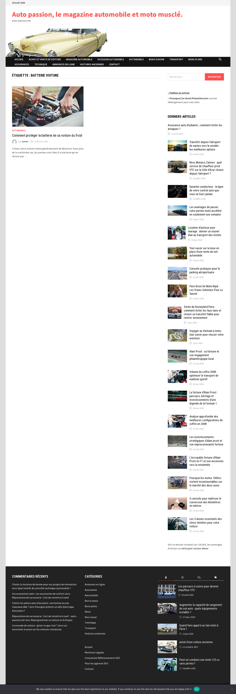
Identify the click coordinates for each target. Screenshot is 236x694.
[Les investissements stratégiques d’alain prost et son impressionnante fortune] (177, 437)
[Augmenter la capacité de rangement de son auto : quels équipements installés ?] (167, 605)
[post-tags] (215, 577)
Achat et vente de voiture (45, 59)
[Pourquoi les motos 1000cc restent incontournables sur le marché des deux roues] (177, 478)
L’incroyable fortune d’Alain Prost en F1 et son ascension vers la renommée (206, 461)
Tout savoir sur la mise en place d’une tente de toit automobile (204, 251)
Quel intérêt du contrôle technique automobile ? (44, 588)
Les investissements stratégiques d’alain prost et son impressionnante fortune (206, 440)
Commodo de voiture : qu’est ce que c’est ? (34, 625)
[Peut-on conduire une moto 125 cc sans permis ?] (167, 660)
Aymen (25, 141)
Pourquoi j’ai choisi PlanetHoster (189, 98)
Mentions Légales (94, 652)
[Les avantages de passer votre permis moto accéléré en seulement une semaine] (177, 207)
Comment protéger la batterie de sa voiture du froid (47, 135)
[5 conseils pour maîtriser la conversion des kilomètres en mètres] (177, 498)
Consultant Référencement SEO (102, 657)
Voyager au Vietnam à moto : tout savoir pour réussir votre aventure (206, 334)
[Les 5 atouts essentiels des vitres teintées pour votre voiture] (177, 519)
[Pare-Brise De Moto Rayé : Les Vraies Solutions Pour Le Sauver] (177, 286)
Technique (40, 64)
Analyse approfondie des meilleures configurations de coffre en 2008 (206, 420)
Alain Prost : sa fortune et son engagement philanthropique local (204, 355)
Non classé (91, 617)
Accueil (19, 59)
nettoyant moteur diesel (194, 548)
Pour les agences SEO (96, 663)
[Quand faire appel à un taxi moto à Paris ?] (167, 625)
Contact (114, 64)
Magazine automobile (79, 59)
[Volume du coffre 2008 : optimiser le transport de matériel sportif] (177, 372)
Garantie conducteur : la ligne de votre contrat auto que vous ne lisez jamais (206, 190)
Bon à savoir (156, 59)
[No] (232, 689)
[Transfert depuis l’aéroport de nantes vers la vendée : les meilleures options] (177, 142)
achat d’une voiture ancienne (196, 642)
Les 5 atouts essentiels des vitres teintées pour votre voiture (205, 522)
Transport (176, 59)
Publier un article (179, 92)
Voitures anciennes (92, 64)
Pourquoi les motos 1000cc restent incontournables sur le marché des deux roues (205, 481)
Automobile (136, 59)
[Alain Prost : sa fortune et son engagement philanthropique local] (177, 351)
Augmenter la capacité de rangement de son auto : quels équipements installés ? (200, 608)
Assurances (22, 64)
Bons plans (195, 59)
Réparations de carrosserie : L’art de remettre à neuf (40, 597)
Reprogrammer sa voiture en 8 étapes (51, 620)
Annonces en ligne (63, 64)
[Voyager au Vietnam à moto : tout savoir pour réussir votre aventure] (177, 331)
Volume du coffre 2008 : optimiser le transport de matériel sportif (203, 375)
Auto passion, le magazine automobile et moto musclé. (97, 14)
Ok (196, 689)
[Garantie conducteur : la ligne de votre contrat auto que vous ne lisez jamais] (177, 187)
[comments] (199, 577)
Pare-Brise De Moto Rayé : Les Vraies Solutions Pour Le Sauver (206, 290)
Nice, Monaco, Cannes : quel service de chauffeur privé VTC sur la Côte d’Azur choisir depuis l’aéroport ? (206, 168)
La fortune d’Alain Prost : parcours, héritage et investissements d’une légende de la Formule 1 (203, 398)
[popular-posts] (166, 577)
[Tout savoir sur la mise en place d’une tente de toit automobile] (177, 248)
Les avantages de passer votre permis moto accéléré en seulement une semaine (205, 210)
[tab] (166, 577)
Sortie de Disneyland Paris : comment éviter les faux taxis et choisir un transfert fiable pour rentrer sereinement (202, 312)
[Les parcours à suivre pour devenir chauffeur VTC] (167, 586)
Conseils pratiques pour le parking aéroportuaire (204, 270)
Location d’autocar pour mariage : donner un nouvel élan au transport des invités (204, 231)
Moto (88, 611)
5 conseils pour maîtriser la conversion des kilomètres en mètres (205, 502)
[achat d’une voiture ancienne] (167, 642)
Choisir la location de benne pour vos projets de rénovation (44, 584)
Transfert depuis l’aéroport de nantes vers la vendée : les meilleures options (204, 145)
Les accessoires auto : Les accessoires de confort (38, 593)
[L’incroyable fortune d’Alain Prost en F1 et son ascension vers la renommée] (177, 457)
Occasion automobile (110, 59)
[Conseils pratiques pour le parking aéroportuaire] (177, 268)
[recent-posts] (182, 577)
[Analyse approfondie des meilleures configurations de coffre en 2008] (177, 416)
